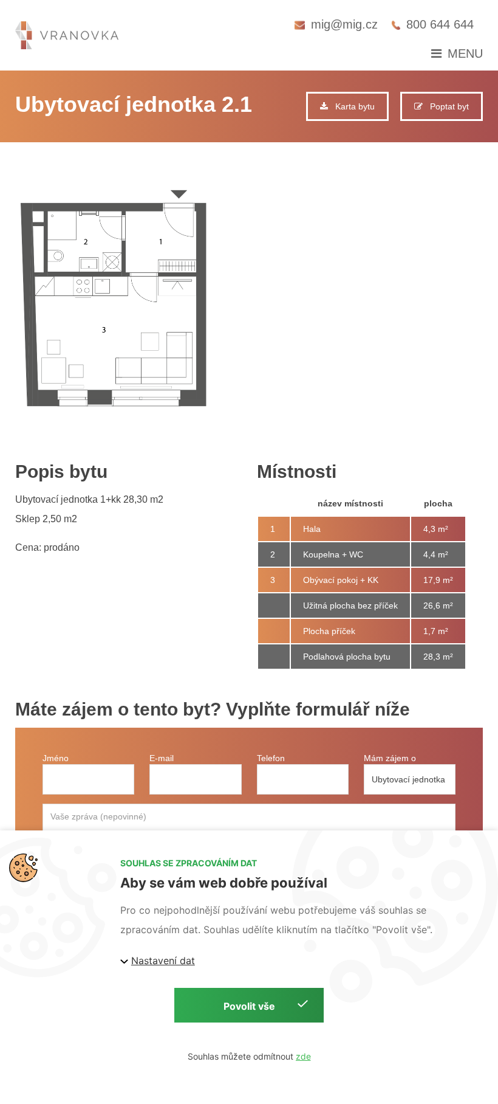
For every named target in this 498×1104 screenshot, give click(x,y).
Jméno (56, 758)
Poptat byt (446, 106)
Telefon (271, 758)
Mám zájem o (390, 758)
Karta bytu (351, 106)
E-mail (161, 758)
